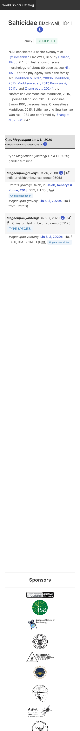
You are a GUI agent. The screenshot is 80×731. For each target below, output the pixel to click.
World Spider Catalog (18, 5)
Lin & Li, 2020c (50, 201)
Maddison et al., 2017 (32, 83)
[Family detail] (40, 29)
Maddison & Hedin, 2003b (34, 78)
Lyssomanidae (19, 57)
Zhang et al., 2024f (39, 88)
